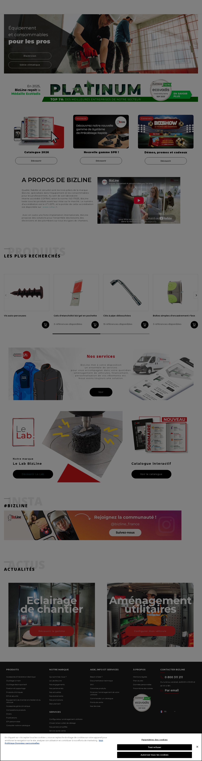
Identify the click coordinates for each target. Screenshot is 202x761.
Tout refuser (154, 747)
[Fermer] (197, 747)
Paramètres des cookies (155, 739)
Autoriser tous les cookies (154, 755)
